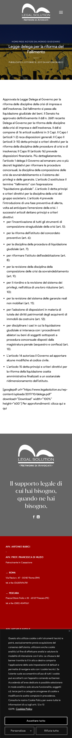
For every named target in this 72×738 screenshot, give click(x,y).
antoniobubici (54, 62)
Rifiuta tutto (51, 730)
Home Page (18, 41)
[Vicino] (69, 631)
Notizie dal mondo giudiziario (42, 41)
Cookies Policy (24, 709)
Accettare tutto (36, 720)
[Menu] (61, 12)
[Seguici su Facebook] (33, 517)
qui (61, 403)
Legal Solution (36, 9)
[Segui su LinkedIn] (38, 517)
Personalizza (18, 730)
